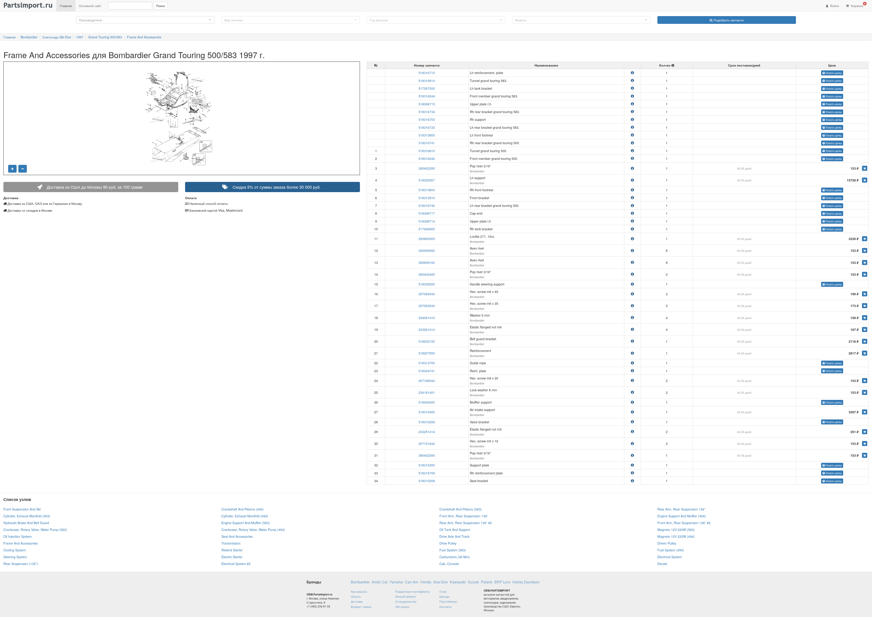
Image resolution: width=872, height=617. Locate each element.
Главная (66, 5)
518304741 (427, 371)
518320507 (427, 180)
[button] (145, 20)
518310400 (427, 412)
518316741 (427, 143)
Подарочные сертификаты (412, 591)
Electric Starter (232, 557)
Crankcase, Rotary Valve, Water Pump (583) (35, 529)
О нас (443, 591)
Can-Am (411, 582)
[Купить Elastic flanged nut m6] (864, 329)
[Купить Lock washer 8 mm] (864, 392)
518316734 (427, 111)
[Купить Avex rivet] (864, 250)
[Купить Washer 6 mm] (864, 317)
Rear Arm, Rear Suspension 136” (681, 509)
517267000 (427, 88)
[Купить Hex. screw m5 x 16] (864, 443)
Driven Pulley (666, 543)
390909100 (427, 262)
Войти (834, 5)
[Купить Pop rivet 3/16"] (864, 168)
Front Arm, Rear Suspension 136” (463, 516)
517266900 (427, 229)
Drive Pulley (447, 543)
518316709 (427, 473)
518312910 (427, 198)
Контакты (445, 607)
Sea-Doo (440, 582)
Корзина (857, 5)
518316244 (427, 96)
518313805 (427, 135)
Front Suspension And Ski (22, 509)
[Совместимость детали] (632, 72)
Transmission (230, 543)
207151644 (427, 443)
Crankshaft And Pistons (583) (460, 509)
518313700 (427, 363)
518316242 (427, 158)
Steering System (15, 557)
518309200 (427, 284)
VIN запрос (402, 607)
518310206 (427, 422)
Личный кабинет (405, 596)
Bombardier (29, 37)
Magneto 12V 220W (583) (676, 529)
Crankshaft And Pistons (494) (242, 509)
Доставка (357, 601)
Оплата (356, 596)
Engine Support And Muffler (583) (245, 522)
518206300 (427, 402)
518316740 (427, 205)
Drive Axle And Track (454, 536)
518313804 (427, 190)
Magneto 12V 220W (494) (676, 536)
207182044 (427, 380)
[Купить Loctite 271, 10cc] (864, 238)
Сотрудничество (405, 601)
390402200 (427, 168)
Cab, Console (449, 563)
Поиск (160, 5)
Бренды (444, 596)
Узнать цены (833, 73)
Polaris (486, 582)
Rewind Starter (232, 550)
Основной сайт (90, 5)
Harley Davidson (526, 582)
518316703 (427, 119)
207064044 (427, 294)
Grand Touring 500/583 (105, 37)
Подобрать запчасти (728, 20)
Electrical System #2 (235, 563)
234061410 (427, 317)
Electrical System (669, 557)
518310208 (427, 480)
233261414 (427, 329)
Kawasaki (458, 582)
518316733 (427, 127)
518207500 (427, 353)
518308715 (427, 104)
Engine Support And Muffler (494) (681, 516)
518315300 (427, 465)
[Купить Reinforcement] (864, 353)
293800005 (427, 238)
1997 (79, 37)
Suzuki (473, 582)
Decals (662, 563)
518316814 (427, 80)
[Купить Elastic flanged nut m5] (864, 431)
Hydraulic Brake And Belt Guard (26, 522)
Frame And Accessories (144, 37)
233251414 (427, 431)
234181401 (427, 392)
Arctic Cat (379, 582)
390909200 (427, 250)
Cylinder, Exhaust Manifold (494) (244, 516)
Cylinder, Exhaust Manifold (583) (26, 516)
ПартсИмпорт (448, 601)
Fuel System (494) (670, 550)
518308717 (427, 213)
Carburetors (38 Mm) (454, 557)
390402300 (427, 455)
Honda (425, 582)
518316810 (427, 151)
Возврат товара (361, 607)
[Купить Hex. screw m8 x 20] (864, 380)
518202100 (427, 341)
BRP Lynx (502, 582)
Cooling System (14, 550)
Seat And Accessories (237, 536)
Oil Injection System (17, 536)
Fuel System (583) (452, 550)
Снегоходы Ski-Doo (56, 37)
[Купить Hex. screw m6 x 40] (864, 293)
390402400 (427, 274)
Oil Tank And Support (454, 529)
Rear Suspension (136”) (20, 563)
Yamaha (396, 582)
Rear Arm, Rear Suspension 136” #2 (465, 522)
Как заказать (359, 591)
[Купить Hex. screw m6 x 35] (864, 305)
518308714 (427, 221)
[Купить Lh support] (864, 180)
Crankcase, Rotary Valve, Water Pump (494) (253, 529)
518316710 (427, 72)
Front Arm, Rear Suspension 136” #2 (684, 522)
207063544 (427, 305)
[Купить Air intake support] (864, 411)
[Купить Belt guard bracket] (864, 341)
